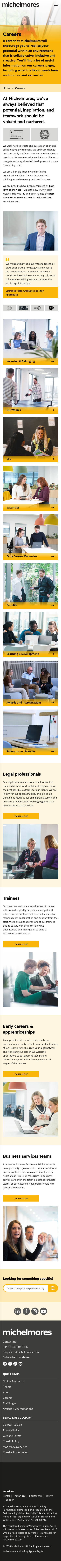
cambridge (20, 1495)
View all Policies (12, 1425)
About (6, 1392)
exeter (49, 1495)
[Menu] (56, 4)
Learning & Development (23, 654)
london (10, 1499)
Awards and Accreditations (24, 702)
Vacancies (13, 507)
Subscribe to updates (16, 1357)
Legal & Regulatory (17, 1417)
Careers (8, 1398)
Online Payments (13, 1381)
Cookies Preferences (15, 1452)
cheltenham (35, 1495)
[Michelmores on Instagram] (15, 1364)
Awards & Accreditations (18, 1409)
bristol (6, 1495)
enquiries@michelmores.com (21, 1352)
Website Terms (12, 1436)
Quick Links (11, 1374)
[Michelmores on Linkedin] (5, 1364)
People (7, 1387)
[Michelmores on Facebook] (10, 1364)
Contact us (9, 1341)
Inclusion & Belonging (21, 361)
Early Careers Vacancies (22, 556)
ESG (9, 459)
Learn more (21, 816)
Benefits (12, 605)
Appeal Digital (36, 1551)
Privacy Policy (11, 1430)
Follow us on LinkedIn (21, 751)
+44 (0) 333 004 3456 (15, 1347)
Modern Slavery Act (15, 1447)
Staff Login (9, 1403)
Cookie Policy (11, 1441)
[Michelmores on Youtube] (20, 1364)
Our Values (14, 410)
